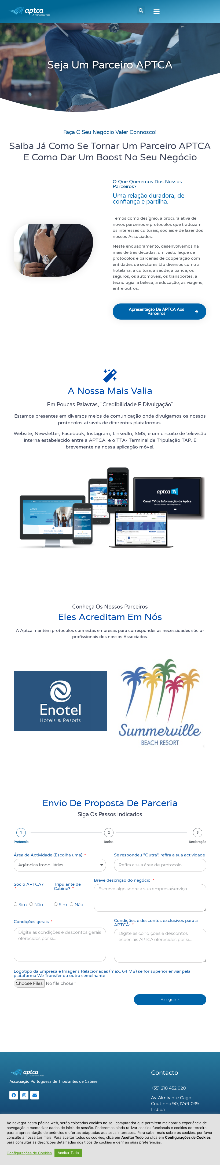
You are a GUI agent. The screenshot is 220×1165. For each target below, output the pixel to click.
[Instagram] (24, 1095)
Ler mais (44, 1137)
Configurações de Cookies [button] (29, 1153)
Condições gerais (32, 922)
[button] (141, 10)
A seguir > (170, 999)
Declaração (197, 842)
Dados (108, 842)
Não (38, 904)
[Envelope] (34, 1095)
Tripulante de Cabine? (67, 886)
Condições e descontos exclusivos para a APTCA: (156, 923)
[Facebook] (13, 1095)
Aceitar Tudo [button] (68, 1152)
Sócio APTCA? (28, 884)
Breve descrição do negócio (123, 880)
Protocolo (21, 842)
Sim (23, 904)
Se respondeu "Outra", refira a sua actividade (159, 855)
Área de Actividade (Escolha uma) (48, 855)
